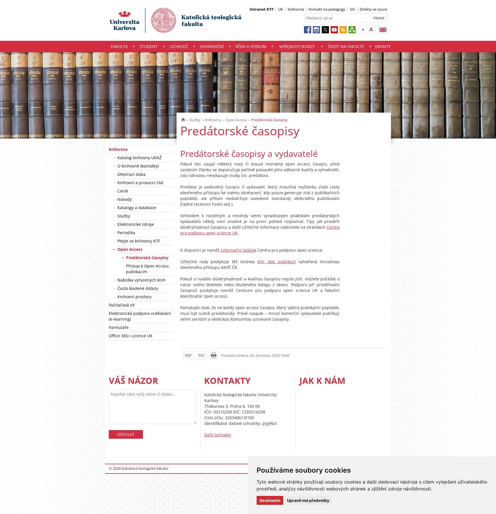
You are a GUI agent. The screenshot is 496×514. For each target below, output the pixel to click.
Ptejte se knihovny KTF (138, 241)
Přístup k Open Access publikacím (147, 268)
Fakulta (119, 46)
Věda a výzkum (250, 46)
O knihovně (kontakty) (138, 166)
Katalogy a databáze (136, 207)
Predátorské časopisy (147, 257)
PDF (188, 355)
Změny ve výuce (373, 9)
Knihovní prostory (134, 296)
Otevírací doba (131, 174)
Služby (194, 119)
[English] (382, 29)
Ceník (122, 191)
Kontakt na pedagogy (327, 9)
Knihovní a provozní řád (140, 182)
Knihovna (296, 9)
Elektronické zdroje (135, 224)
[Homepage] (183, 119)
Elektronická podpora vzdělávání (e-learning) (140, 316)
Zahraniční (212, 46)
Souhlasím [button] (269, 500)
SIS (352, 9)
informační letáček (238, 250)
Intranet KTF (262, 9)
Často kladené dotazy (137, 288)
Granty (383, 46)
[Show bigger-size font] (371, 29)
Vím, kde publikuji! (276, 261)
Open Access (236, 119)
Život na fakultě (346, 46)
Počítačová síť (122, 305)
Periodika (126, 232)
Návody (124, 199)
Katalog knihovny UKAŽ (139, 157)
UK (280, 9)
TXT (201, 355)
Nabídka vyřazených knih (141, 280)
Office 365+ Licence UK (130, 335)
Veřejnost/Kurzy (297, 46)
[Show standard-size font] (363, 29)
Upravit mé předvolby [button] (308, 500)
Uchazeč (179, 46)
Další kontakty (217, 435)
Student (149, 46)
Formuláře (119, 327)
